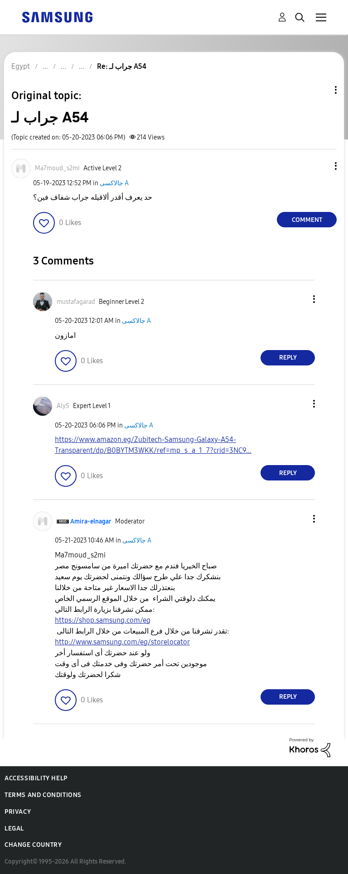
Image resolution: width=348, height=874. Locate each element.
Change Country (33, 845)
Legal (14, 828)
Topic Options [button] (320, 90)
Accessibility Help (36, 778)
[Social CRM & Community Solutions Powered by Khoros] (310, 747)
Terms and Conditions (43, 795)
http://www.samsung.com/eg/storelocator (122, 642)
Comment (307, 220)
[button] (320, 166)
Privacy (18, 812)
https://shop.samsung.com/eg (102, 620)
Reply (288, 357)
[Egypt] (57, 16)
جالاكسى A (114, 183)
